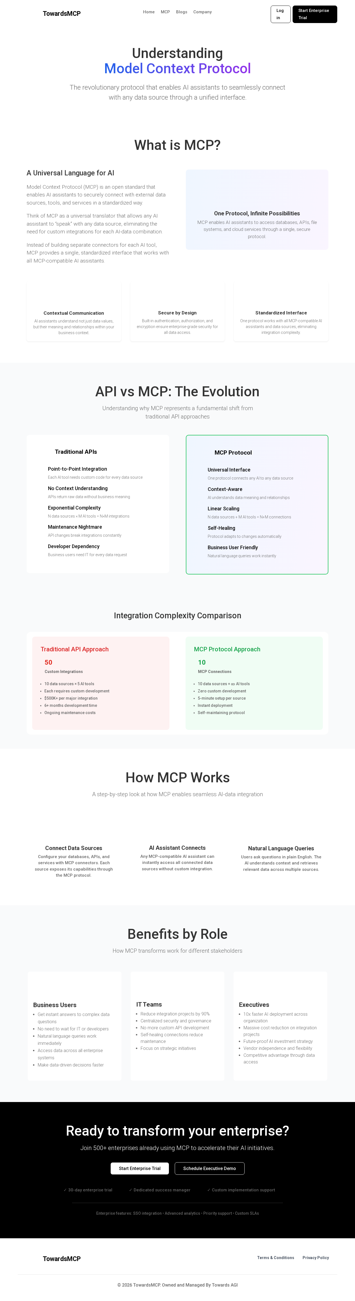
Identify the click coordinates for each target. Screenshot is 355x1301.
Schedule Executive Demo (209, 1168)
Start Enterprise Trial (313, 14)
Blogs (181, 12)
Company (202, 12)
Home (149, 12)
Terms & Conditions (275, 1257)
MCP (165, 12)
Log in (280, 14)
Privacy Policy (316, 1257)
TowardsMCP (62, 13)
